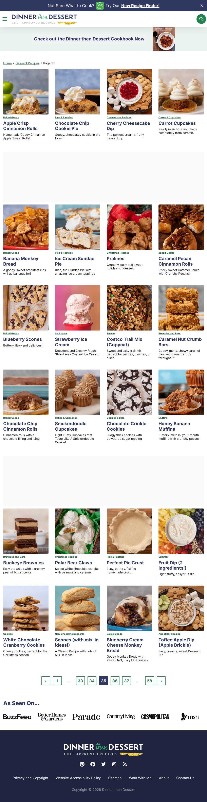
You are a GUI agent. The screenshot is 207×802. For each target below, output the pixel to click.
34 (92, 681)
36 (115, 681)
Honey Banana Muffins (174, 426)
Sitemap (114, 778)
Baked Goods (11, 117)
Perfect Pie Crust (125, 562)
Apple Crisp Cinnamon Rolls (20, 126)
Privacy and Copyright (30, 778)
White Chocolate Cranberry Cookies (24, 642)
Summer (163, 556)
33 (81, 681)
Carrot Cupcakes (177, 123)
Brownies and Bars (169, 333)
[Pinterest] (82, 764)
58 (150, 681)
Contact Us (185, 778)
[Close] (202, 6)
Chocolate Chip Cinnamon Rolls (20, 426)
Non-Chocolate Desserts (69, 633)
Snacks (111, 333)
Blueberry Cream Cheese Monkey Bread (125, 645)
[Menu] (5, 19)
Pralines (115, 258)
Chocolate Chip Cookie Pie (72, 126)
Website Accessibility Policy (78, 778)
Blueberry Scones (22, 339)
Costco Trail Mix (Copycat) (124, 342)
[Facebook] (93, 764)
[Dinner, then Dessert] (103, 749)
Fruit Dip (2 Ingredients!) (172, 565)
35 (104, 681)
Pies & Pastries (64, 117)
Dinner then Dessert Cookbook (100, 38)
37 (127, 681)
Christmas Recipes (118, 252)
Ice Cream (61, 333)
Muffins (163, 417)
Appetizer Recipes (169, 633)
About (164, 778)
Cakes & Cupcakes (169, 117)
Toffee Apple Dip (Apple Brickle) (176, 642)
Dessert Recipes (27, 63)
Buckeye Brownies (23, 562)
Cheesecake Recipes (119, 117)
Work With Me (140, 778)
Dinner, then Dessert (44, 19)
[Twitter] (103, 764)
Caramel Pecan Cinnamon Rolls (175, 261)
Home (7, 63)
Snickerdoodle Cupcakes (71, 426)
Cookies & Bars (116, 417)
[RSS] (125, 764)
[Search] (201, 19)
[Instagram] (114, 764)
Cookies (8, 633)
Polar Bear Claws (73, 562)
